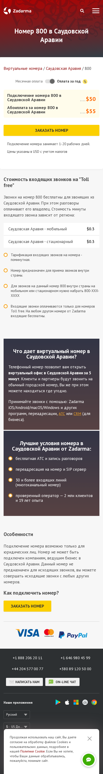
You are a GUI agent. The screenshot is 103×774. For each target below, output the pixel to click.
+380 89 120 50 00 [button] (75, 668)
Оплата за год (69, 81)
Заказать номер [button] (51, 130)
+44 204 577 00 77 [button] (27, 668)
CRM (77, 413)
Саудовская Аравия (63, 68)
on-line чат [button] (65, 682)
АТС (62, 413)
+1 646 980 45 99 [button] (75, 657)
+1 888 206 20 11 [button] (27, 657)
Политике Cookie (32, 751)
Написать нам (27, 682)
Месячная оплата (29, 81)
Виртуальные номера (23, 68)
